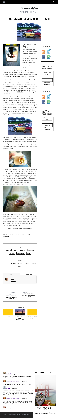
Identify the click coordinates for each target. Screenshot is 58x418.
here (21, 90)
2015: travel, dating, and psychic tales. (20, 318)
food (15, 250)
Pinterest (20, 263)
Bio (11, 274)
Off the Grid (20, 92)
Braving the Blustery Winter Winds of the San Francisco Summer (45, 408)
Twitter (13, 263)
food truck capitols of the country (17, 76)
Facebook (7, 263)
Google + (27, 263)
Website (13, 281)
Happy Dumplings (7, 171)
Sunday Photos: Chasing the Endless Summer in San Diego (11, 295)
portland (12, 253)
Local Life (30, 16)
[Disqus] (20, 351)
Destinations (23, 16)
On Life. (8, 316)
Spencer (20, 86)
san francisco (20, 253)
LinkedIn (33, 263)
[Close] (36, 373)
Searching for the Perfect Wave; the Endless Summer (28, 294)
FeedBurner (47, 84)
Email (20, 266)
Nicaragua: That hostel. (32, 317)
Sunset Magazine (25, 70)
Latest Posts (29, 274)
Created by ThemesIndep (24, 414)
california (8, 250)
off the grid (31, 250)
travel (28, 253)
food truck (22, 250)
